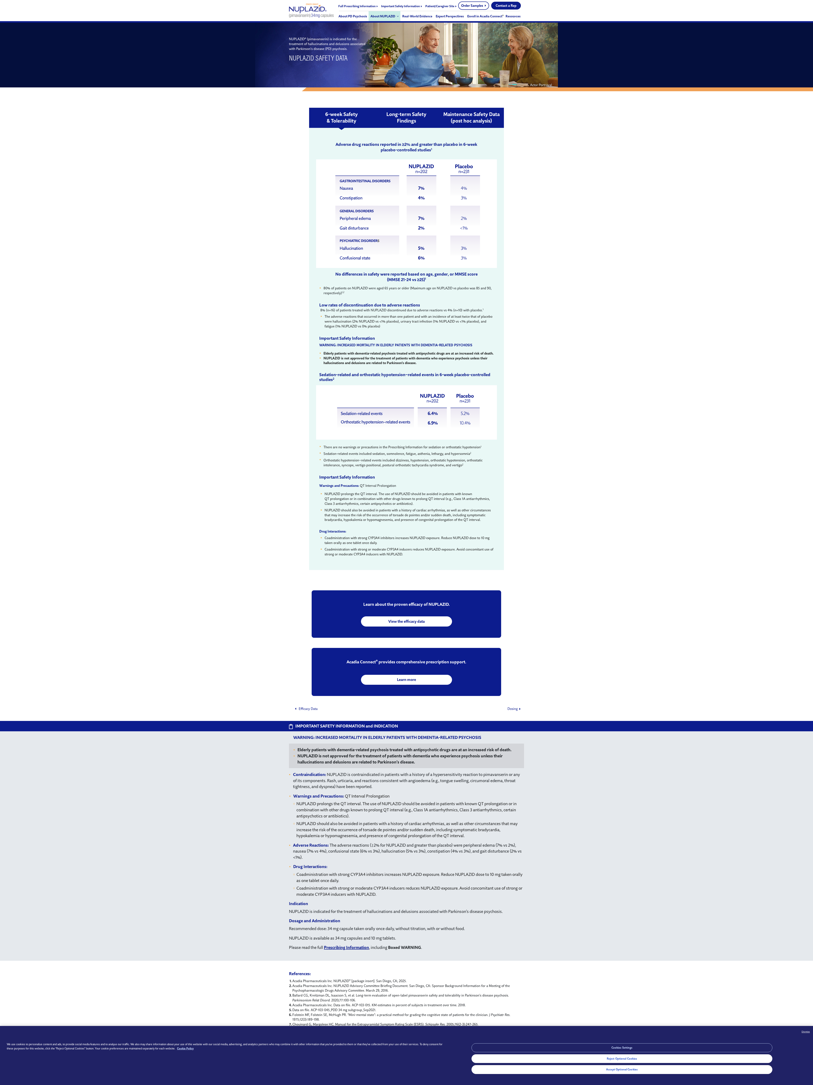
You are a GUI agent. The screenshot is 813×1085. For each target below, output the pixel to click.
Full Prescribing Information (357, 6)
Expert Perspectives (450, 16)
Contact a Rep (506, 5)
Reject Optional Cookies (622, 1058)
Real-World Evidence (417, 16)
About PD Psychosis (353, 16)
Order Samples (472, 5)
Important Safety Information (400, 6)
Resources (513, 16)
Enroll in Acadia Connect (484, 16)
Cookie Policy (185, 1048)
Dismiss (806, 1031)
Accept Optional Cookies (622, 1069)
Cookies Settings (622, 1047)
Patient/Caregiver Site (440, 6)
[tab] (341, 118)
